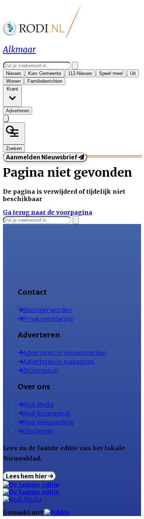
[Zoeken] (75, 65)
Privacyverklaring (48, 318)
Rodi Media (38, 404)
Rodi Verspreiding (48, 422)
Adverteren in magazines (58, 361)
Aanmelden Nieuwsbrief (42, 157)
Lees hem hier (27, 476)
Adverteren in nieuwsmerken (65, 352)
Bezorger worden (47, 309)
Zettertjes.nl (40, 370)
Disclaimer (38, 431)
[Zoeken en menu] (14, 133)
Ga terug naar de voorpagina (47, 212)
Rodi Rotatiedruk (46, 413)
